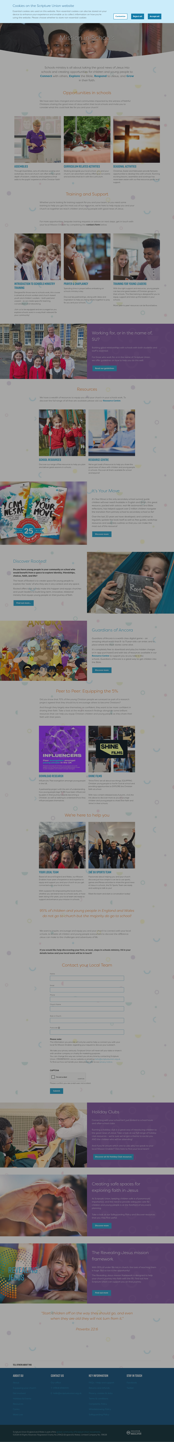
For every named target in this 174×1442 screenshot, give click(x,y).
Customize (120, 16)
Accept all (154, 16)
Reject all (137, 16)
